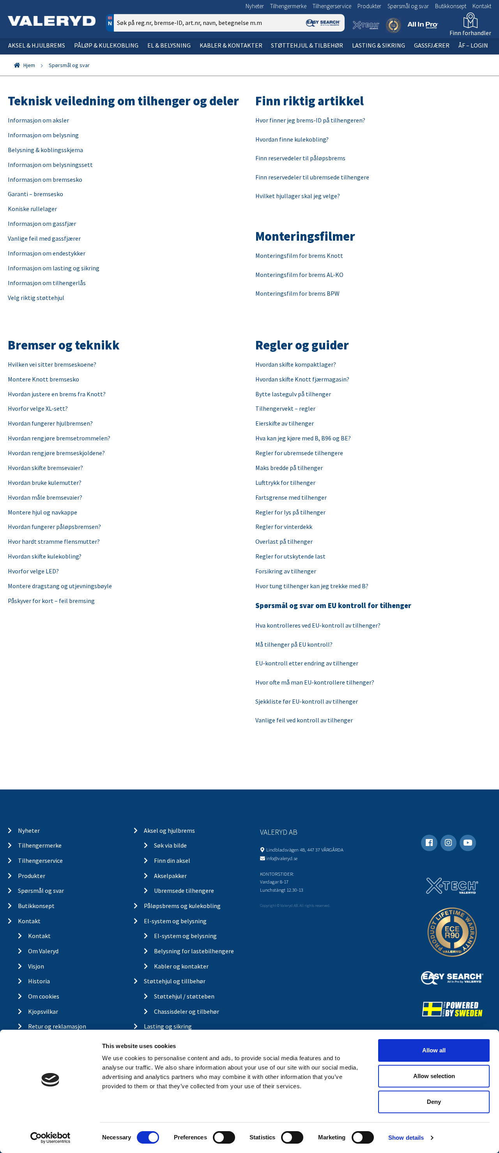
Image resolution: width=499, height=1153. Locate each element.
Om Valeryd (43, 951)
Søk (333, 56)
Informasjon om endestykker (46, 253)
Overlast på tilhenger (284, 541)
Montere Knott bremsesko (43, 379)
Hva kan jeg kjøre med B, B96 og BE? (303, 438)
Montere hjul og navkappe (42, 512)
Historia (39, 981)
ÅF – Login (473, 45)
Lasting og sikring (168, 1026)
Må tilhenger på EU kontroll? (294, 644)
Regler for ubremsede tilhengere (299, 453)
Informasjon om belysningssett (50, 165)
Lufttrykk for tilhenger (285, 482)
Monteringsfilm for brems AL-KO (299, 274)
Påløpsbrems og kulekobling (182, 906)
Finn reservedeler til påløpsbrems (300, 158)
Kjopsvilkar (43, 1011)
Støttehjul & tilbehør (307, 45)
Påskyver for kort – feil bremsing (51, 601)
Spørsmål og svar (408, 6)
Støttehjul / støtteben (184, 996)
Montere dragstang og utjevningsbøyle (60, 586)
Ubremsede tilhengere (184, 890)
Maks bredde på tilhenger (289, 468)
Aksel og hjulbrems (169, 830)
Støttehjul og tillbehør (174, 981)
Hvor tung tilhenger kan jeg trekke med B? (311, 586)
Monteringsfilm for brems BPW (297, 293)
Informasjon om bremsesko (45, 179)
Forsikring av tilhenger (285, 571)
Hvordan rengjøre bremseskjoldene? (56, 453)
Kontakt (481, 6)
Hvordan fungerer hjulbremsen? (50, 423)
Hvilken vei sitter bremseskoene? (52, 364)
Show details (406, 1137)
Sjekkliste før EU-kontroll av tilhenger (306, 701)
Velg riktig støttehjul (36, 298)
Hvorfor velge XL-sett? (38, 408)
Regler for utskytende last (290, 556)
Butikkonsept (450, 6)
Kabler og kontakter (181, 966)
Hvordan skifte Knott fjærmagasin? (302, 379)
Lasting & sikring (378, 45)
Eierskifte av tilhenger (284, 423)
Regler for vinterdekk (283, 526)
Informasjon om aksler (38, 120)
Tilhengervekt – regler (285, 408)
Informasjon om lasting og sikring (53, 268)
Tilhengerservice (332, 6)
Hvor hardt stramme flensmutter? (54, 541)
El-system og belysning (175, 921)
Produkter (369, 6)
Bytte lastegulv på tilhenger (293, 394)
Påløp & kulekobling (106, 45)
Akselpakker (170, 876)
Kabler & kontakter (231, 45)
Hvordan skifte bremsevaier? (45, 468)
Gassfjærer (431, 45)
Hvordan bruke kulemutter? (44, 482)
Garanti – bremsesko (35, 194)
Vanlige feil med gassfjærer (44, 238)
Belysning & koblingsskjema (45, 150)
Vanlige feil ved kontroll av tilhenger (304, 720)
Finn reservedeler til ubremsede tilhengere (312, 177)
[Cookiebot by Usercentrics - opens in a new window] (50, 1138)
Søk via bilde (170, 845)
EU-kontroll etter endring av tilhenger (306, 663)
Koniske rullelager (32, 209)
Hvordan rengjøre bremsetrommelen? (59, 438)
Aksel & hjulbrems (36, 45)
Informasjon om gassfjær (42, 223)
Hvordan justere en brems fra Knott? (57, 394)
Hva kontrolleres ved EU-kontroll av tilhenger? (317, 625)
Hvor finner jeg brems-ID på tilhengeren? (310, 120)
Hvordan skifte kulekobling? (44, 556)
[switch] (224, 1137)
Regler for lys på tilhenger (290, 512)
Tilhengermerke (288, 6)
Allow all (434, 1050)
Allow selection (434, 1076)
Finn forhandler (470, 33)
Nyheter (255, 6)
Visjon (36, 966)
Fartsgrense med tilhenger (291, 497)
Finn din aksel (172, 860)
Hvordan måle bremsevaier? (45, 497)
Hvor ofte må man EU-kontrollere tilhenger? (314, 682)
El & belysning (169, 45)
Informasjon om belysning (43, 135)
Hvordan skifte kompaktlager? (295, 364)
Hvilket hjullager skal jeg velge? (297, 196)
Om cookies (43, 996)
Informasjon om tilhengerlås (47, 283)
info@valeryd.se (281, 858)
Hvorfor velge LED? (33, 571)
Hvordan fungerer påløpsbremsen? (54, 526)
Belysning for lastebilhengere (194, 951)
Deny (434, 1101)
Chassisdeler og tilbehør (186, 1011)
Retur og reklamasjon (57, 1026)
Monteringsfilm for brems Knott (299, 255)
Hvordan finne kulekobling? (292, 139)
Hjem (29, 65)
